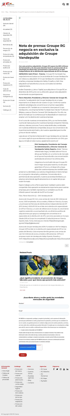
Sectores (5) (6, 106)
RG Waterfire (45, 371)
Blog (7, 12)
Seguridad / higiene (19, 387)
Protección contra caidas (19, 383)
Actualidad (29, 242)
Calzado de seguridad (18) (7, 34)
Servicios (31, 369)
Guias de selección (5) (7, 90)
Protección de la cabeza (19, 392)
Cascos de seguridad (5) (7, 40)
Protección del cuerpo (18, 405)
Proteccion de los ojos (18, 396)
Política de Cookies (5, 374)
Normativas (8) (7, 45)
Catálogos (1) (7, 110)
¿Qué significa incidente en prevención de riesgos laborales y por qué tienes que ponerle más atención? (42, 279)
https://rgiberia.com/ (32, 223)
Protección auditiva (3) (6, 67)
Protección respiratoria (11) (7, 84)
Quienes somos (30, 372)
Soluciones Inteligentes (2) (8, 95)
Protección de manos (18, 370)
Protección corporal (18, 374)
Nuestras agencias (31, 377)
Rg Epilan (44, 381)
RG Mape (44, 378)
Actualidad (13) (7, 29)
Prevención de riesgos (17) (7, 49)
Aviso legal (5, 371)
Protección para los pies (19, 379)
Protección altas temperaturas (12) (8, 55)
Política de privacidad (5, 378)
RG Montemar (44, 375)
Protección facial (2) (8, 78)
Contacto (31, 383)
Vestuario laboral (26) (8, 24)
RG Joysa (44, 369)
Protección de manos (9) (7, 72)
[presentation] (18, 276)
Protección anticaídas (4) (7, 61)
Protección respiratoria (18, 400)
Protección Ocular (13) (8, 101)
